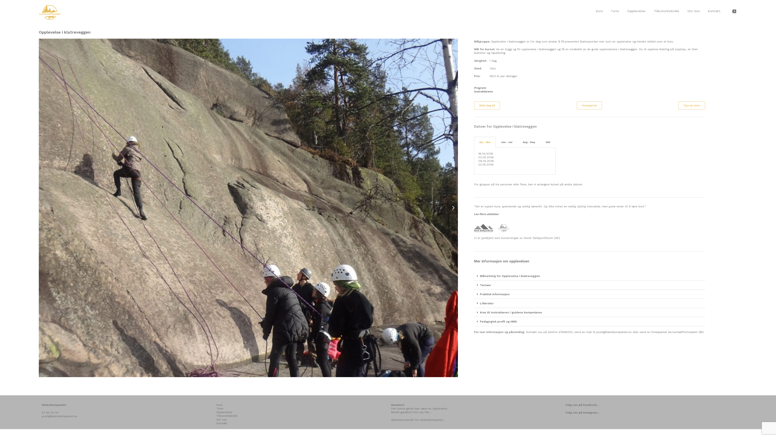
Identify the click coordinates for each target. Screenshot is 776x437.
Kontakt (221, 423)
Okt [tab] (548, 142)
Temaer (485, 285)
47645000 (566, 332)
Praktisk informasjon (495, 294)
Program (480, 87)
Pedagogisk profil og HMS (498, 321)
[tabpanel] (515, 161)
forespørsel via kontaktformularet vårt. (677, 332)
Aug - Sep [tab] (529, 142)
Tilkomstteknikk (226, 415)
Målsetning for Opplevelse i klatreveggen (510, 276)
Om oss (221, 419)
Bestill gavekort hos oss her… (411, 412)
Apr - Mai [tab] (484, 142)
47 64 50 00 (50, 412)
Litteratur (487, 303)
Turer (220, 408)
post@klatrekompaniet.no (614, 332)
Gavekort (397, 404)
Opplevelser (224, 412)
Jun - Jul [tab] (506, 142)
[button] (43, 207)
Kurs (219, 404)
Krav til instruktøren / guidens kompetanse (511, 312)
